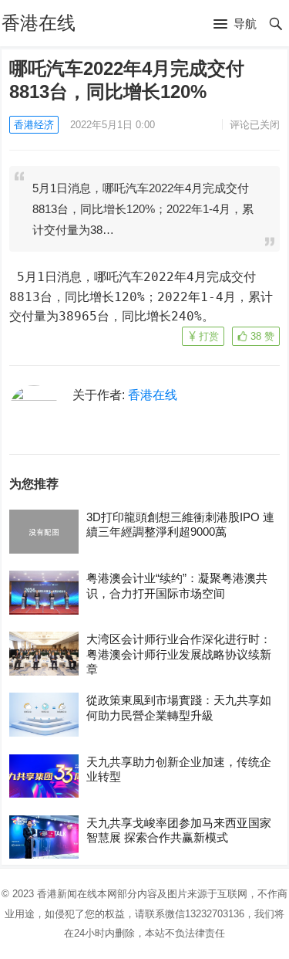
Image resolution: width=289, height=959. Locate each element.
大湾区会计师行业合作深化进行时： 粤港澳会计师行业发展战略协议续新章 (178, 654)
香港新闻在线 (67, 894)
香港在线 (39, 22)
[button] (235, 24)
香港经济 (34, 124)
